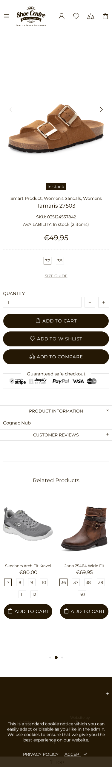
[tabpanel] (28, 571)
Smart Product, (26, 198)
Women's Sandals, (63, 198)
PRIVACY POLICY (41, 754)
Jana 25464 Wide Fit (84, 565)
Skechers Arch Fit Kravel (28, 565)
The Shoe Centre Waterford (33, 16)
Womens (92, 198)
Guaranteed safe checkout (56, 374)
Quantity (14, 293)
